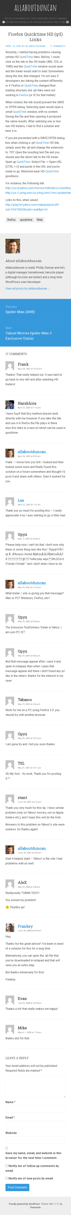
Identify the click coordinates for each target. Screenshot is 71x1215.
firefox (11, 220)
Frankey (25, 926)
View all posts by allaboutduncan (28, 288)
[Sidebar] (3, 22)
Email (10, 1117)
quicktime (26, 220)
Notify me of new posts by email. (31, 1178)
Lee (21, 500)
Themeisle (35, 1207)
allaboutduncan (36, 46)
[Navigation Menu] (67, 22)
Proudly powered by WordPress (24, 1204)
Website (11, 1133)
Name (10, 1102)
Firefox (23, 95)
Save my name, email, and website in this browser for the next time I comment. (33, 1155)
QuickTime (26, 57)
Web (40, 220)
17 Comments (57, 46)
